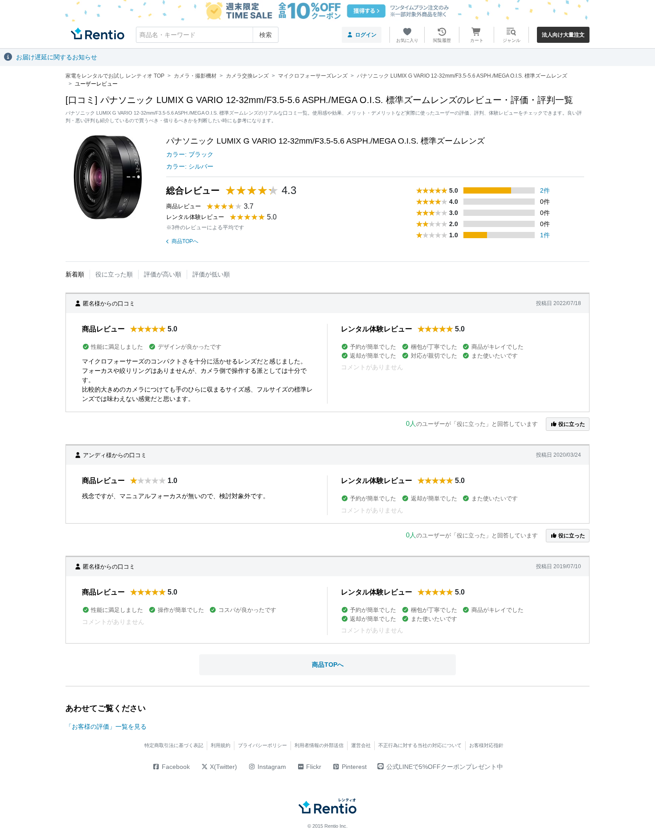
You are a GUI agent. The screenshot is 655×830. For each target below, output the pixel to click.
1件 (545, 235)
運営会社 (361, 745)
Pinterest (353, 766)
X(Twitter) (222, 766)
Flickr (312, 766)
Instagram (271, 766)
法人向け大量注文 (563, 35)
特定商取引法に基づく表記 (173, 745)
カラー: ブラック (189, 154)
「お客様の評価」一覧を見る (106, 726)
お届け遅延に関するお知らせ (56, 57)
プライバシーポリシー (262, 745)
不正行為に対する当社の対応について (420, 745)
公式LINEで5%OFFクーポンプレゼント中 (444, 766)
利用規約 (220, 745)
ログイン (366, 35)
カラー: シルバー (189, 166)
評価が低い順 (211, 274)
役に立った (571, 424)
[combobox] (207, 35)
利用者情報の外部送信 (319, 745)
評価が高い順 (162, 274)
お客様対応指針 (486, 745)
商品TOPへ (185, 241)
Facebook (175, 766)
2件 (545, 190)
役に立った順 (114, 274)
